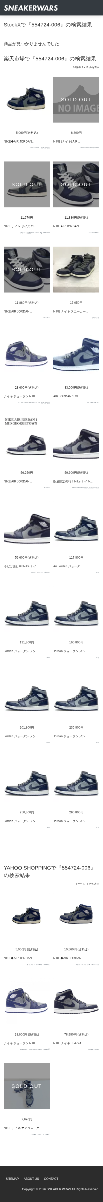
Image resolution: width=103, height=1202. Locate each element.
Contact (51, 1179)
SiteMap (12, 1179)
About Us (31, 1179)
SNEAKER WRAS (59, 1189)
